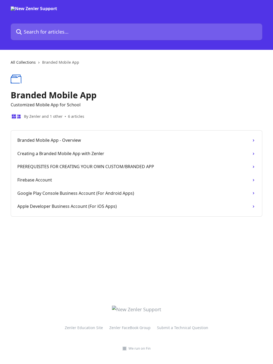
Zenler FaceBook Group (130, 327)
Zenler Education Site (84, 327)
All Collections (23, 62)
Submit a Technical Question (182, 327)
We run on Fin (140, 348)
